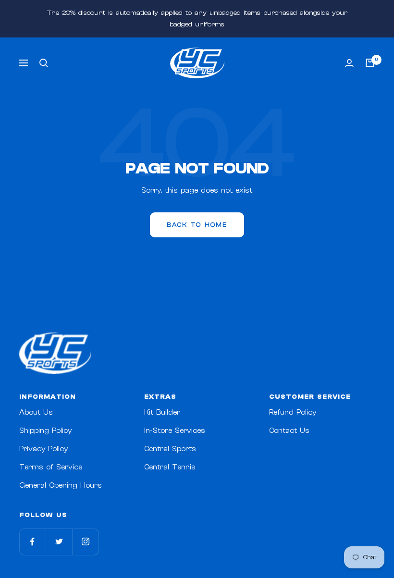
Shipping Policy (45, 431)
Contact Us (289, 431)
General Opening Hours (60, 485)
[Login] (349, 63)
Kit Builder (162, 412)
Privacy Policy (43, 449)
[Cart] (370, 63)
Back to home (197, 224)
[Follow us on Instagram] (85, 542)
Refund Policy (292, 412)
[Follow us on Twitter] (59, 542)
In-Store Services (174, 431)
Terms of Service (50, 467)
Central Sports (170, 449)
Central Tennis (170, 467)
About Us (36, 412)
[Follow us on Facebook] (32, 542)
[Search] (43, 63)
